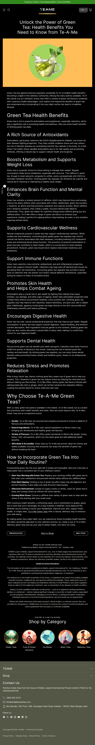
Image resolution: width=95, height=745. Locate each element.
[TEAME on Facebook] (4, 717)
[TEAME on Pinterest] (11, 717)
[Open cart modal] (90, 9)
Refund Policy (34, 736)
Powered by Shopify (35, 730)
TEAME (21, 730)
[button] (2, 191)
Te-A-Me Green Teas (38, 511)
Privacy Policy (8, 736)
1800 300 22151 (13, 698)
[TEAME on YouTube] (18, 717)
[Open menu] (4, 9)
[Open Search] (8, 9)
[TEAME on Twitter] (7, 717)
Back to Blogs (47, 533)
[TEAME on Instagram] (15, 717)
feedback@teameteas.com (18, 702)
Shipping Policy (21, 736)
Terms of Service (48, 736)
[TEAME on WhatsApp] (26, 717)
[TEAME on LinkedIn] (22, 717)
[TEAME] (47, 10)
